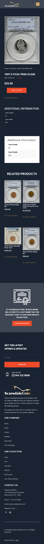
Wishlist (7, 470)
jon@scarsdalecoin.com (17, 504)
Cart (5, 462)
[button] (10, 98)
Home (6, 68)
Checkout (7, 466)
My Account (8, 474)
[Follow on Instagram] (10, 512)
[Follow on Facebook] (6, 512)
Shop (6, 457)
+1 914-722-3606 (15, 500)
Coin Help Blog (9, 445)
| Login (16, 540)
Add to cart (16, 90)
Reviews (7, 437)
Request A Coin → (10, 508)
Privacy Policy (9, 540)
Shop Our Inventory (22, 323)
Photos (6, 432)
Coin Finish (12, 68)
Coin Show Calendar (11, 479)
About (6, 428)
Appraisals (8, 441)
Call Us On (16, 372)
